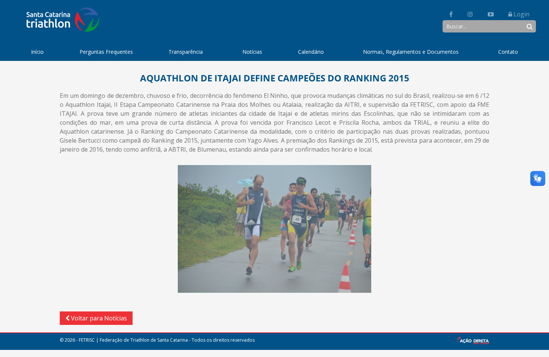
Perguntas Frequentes (106, 51)
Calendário (311, 51)
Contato (508, 51)
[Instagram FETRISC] (470, 14)
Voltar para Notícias (98, 318)
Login (521, 14)
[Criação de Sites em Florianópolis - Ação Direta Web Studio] (473, 341)
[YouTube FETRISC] (490, 14)
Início (37, 51)
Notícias (252, 51)
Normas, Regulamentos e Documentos (411, 51)
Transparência (185, 51)
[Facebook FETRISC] (451, 14)
